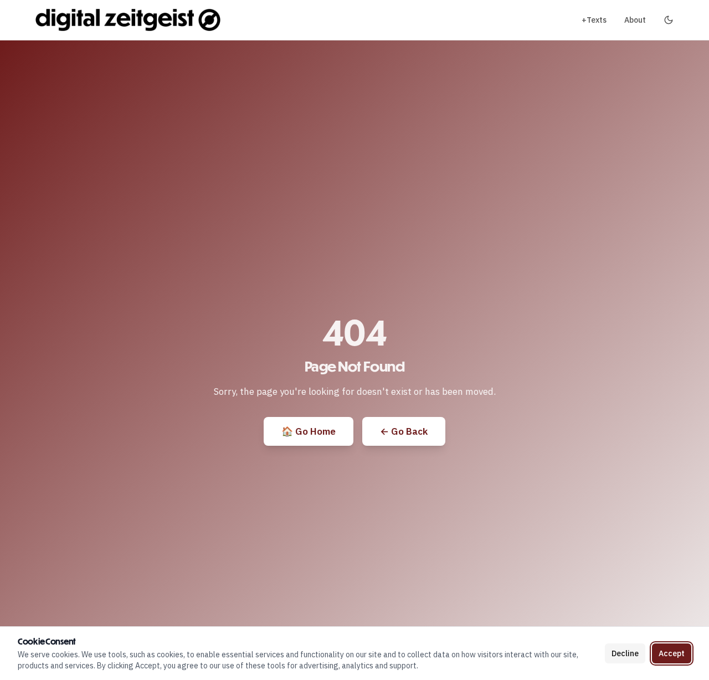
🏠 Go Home (308, 431)
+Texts (594, 20)
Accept (672, 653)
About (635, 20)
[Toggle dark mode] (669, 20)
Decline (625, 653)
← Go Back (404, 431)
